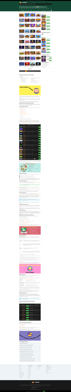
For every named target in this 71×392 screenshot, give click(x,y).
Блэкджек (26, 10)
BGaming (36, 44)
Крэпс (36, 10)
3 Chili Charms (47, 47)
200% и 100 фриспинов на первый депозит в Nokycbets (48, 59)
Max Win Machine (47, 44)
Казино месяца (29, 372)
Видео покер (31, 10)
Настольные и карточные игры (43, 10)
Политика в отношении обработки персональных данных (48, 369)
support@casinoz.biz (43, 0)
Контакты (47, 371)
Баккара (34, 10)
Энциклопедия (20, 377)
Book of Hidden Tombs (48, 38)
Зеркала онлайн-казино (21, 374)
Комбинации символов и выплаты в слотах (46, 67)
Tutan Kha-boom (47, 24)
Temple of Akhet (47, 18)
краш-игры (21, 118)
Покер (47, 10)
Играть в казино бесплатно (22, 325)
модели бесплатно (33, 120)
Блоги (28, 377)
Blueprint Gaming (26, 61)
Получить (50, 60)
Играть (40, 129)
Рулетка (28, 10)
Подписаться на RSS (37, 389)
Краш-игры (39, 10)
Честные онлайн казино (21, 372)
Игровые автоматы (22, 10)
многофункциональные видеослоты (23, 110)
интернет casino (23, 120)
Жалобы (29, 378)
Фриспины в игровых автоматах (45, 65)
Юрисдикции (29, 373)
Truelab (20, 50)
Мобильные (29, 376)
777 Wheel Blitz (47, 50)
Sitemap (47, 373)
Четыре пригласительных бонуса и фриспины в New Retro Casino (49, 56)
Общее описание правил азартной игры (29, 279)
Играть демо (22, 42)
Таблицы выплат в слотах (44, 66)
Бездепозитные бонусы (21, 375)
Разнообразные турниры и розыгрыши (23, 223)
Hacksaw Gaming (31, 44)
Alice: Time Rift (47, 27)
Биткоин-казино (20, 376)
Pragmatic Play (20, 28)
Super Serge (47, 41)
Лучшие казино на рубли (21, 373)
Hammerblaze (47, 21)
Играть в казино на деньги (22, 326)
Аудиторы (29, 375)
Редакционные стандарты (48, 372)
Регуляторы (29, 374)
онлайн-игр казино (23, 178)
